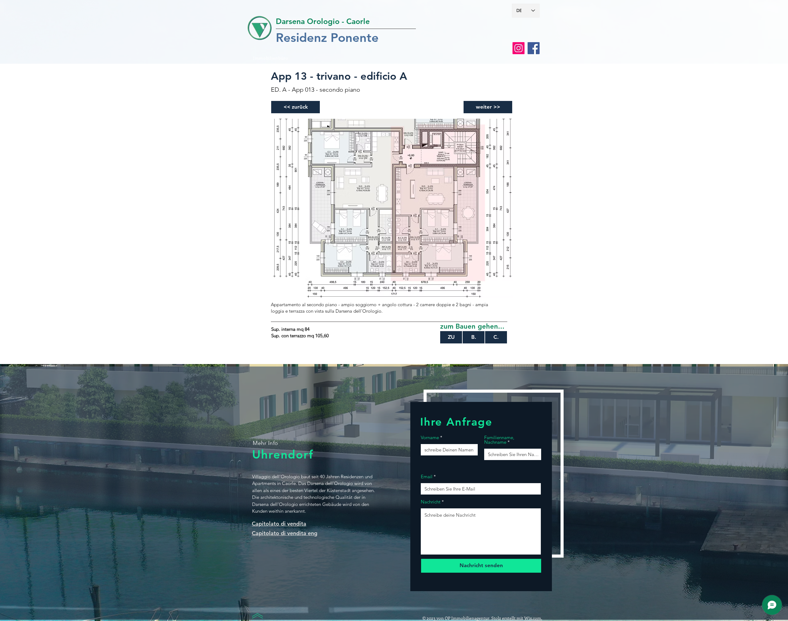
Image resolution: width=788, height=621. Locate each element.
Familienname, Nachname (499, 439)
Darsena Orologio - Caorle (323, 21)
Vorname (430, 437)
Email (426, 476)
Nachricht (430, 501)
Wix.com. (533, 618)
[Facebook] (534, 48)
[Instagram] (519, 48)
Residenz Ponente (327, 37)
